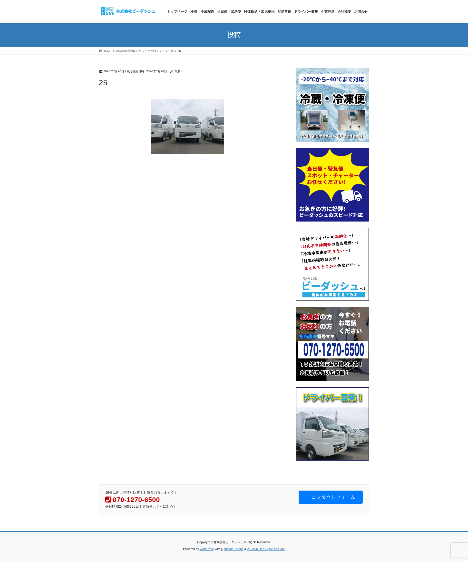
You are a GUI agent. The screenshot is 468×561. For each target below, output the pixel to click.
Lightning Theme (232, 549)
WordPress (207, 549)
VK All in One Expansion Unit (266, 549)
